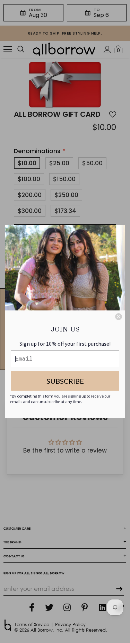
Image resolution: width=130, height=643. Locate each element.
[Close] (118, 316)
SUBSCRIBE (65, 381)
